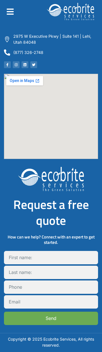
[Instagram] (16, 64)
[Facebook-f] (7, 64)
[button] (10, 12)
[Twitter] (33, 64)
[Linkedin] (25, 64)
